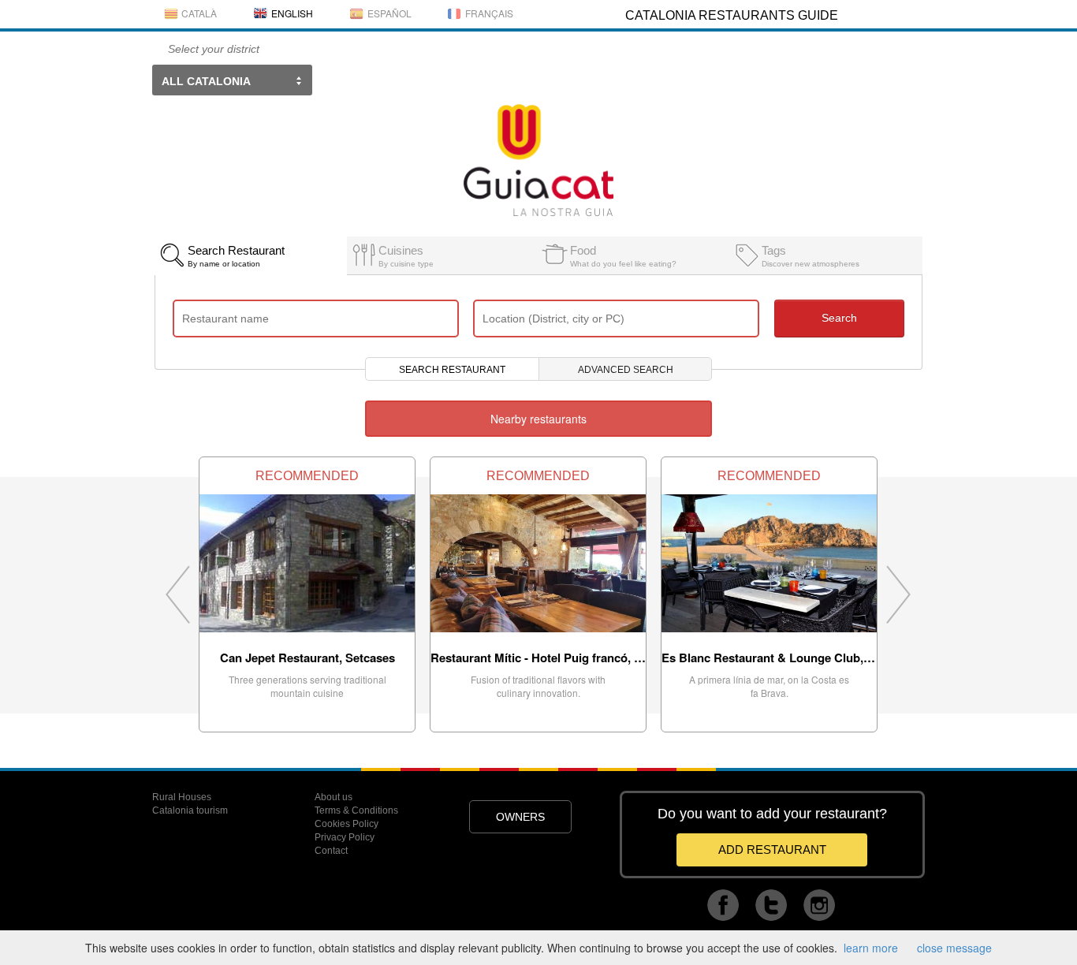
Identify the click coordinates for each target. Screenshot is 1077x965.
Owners (520, 816)
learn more (871, 948)
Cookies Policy (346, 823)
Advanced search (625, 369)
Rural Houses (181, 797)
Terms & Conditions (356, 810)
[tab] (250, 251)
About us (333, 797)
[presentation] (250, 255)
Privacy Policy (345, 837)
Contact (331, 850)
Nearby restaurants (538, 419)
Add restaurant (772, 849)
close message (954, 948)
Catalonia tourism (190, 810)
